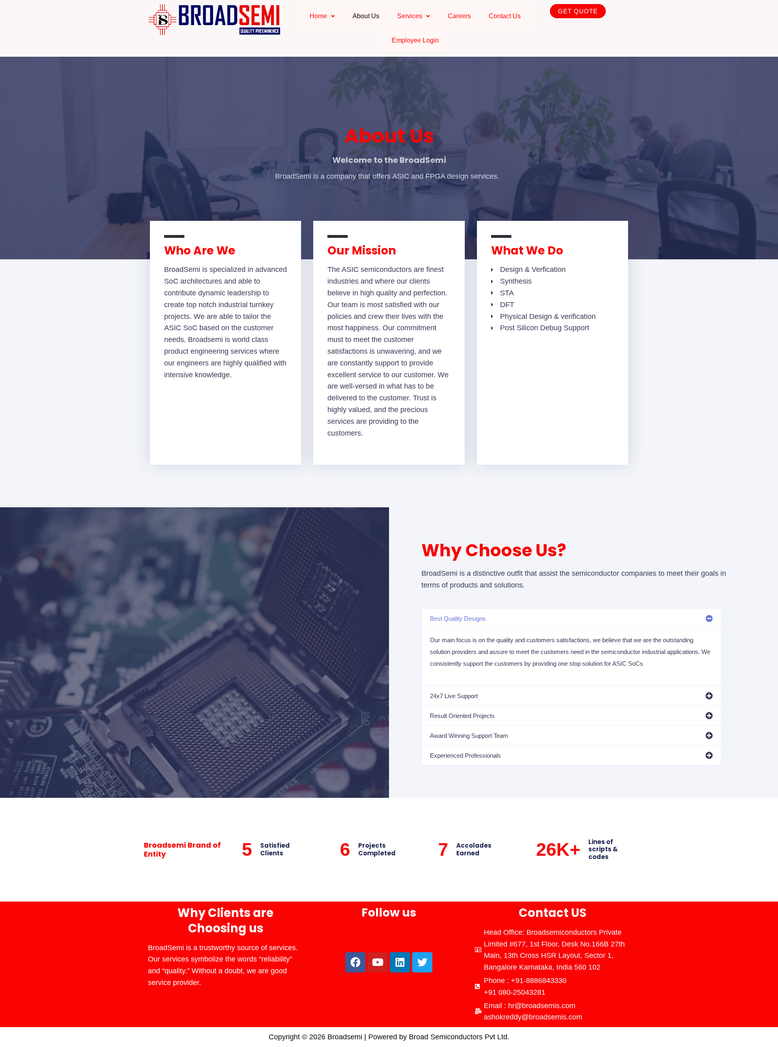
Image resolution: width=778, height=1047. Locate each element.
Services (409, 16)
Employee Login (415, 40)
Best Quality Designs (458, 618)
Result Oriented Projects (462, 715)
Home (318, 16)
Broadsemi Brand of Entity (182, 849)
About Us (366, 16)
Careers (459, 16)
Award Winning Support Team (469, 735)
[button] (322, 16)
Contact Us (505, 16)
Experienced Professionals (465, 755)
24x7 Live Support (454, 695)
